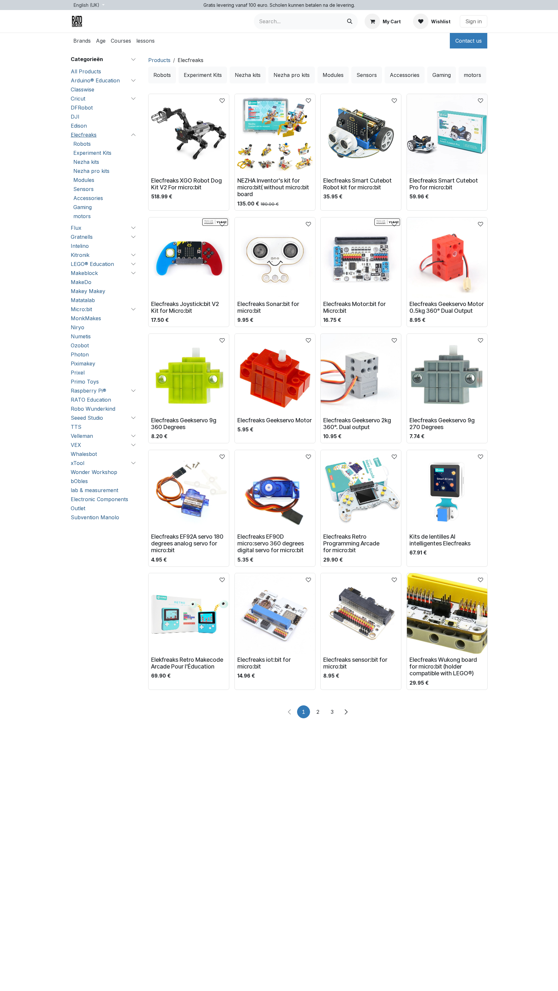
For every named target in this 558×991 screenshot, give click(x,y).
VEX (76, 445)
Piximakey (83, 363)
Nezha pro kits (91, 171)
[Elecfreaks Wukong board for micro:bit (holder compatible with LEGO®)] (447, 613)
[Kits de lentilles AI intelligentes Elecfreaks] (447, 490)
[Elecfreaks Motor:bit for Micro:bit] (361, 257)
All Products (86, 71)
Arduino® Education (95, 80)
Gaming (82, 207)
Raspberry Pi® (88, 390)
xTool (77, 463)
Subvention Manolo (95, 517)
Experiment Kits (92, 153)
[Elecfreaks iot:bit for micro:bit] (275, 613)
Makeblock (84, 273)
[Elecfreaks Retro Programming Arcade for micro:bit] (361, 490)
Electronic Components (99, 499)
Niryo (77, 327)
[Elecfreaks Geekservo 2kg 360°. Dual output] (361, 374)
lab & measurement (94, 490)
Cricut (78, 98)
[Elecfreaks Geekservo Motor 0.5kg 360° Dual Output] (447, 257)
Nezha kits (86, 162)
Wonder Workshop (94, 472)
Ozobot (80, 345)
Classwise (82, 89)
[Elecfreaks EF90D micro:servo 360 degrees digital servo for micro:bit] (275, 490)
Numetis (81, 336)
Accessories (88, 198)
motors (82, 216)
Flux (76, 228)
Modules (83, 180)
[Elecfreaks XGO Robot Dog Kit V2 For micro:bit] (189, 134)
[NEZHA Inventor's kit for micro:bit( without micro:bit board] (275, 134)
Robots (82, 144)
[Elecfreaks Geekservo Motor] (275, 374)
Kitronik (80, 255)
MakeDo (81, 282)
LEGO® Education (92, 264)
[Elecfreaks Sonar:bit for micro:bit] (275, 257)
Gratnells (82, 237)
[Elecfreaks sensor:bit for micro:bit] (361, 613)
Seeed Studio (87, 418)
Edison (79, 125)
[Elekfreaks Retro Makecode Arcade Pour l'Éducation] (189, 613)
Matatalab (83, 300)
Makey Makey (88, 291)
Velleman (82, 436)
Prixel (78, 372)
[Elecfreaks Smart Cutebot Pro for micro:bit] (447, 134)
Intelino (80, 246)
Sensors (83, 189)
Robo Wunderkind (93, 409)
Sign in (473, 21)
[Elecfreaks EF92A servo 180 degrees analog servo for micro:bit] (189, 490)
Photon (80, 354)
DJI (75, 116)
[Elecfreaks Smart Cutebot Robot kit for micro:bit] (361, 134)
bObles (79, 481)
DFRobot (82, 107)
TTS (76, 427)
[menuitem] (82, 40)
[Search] (350, 21)
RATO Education (91, 399)
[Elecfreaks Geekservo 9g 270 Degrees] (447, 374)
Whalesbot (84, 454)
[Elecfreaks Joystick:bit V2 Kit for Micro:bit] (189, 257)
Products (159, 60)
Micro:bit (81, 309)
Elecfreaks (84, 135)
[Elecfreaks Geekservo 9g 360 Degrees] (189, 374)
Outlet (78, 508)
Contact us (468, 40)
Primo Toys (85, 381)
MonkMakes (86, 318)
